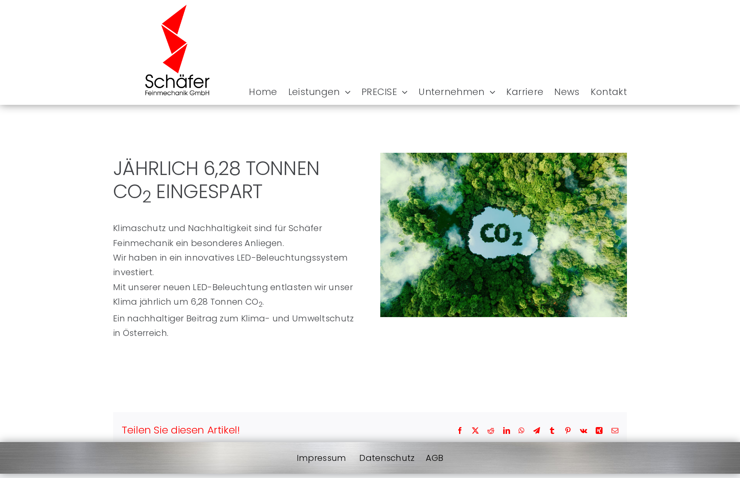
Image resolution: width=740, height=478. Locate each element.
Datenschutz (387, 458)
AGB (434, 458)
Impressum (321, 458)
